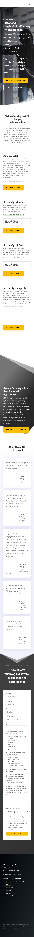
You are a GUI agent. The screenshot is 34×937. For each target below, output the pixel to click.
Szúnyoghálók (9, 890)
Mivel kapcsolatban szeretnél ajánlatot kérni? (14, 733)
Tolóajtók (8, 885)
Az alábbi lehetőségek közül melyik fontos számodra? (16, 754)
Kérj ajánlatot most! (15, 87)
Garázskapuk (9, 896)
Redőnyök (8, 893)
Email (7, 709)
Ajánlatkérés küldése (17, 834)
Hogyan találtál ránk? (12, 808)
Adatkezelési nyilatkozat (15, 927)
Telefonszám (10, 716)
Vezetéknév (9, 693)
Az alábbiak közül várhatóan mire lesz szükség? (16, 770)
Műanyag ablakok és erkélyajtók (14, 882)
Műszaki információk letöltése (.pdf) (13, 181)
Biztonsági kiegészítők (15, 80)
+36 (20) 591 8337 (14, 871)
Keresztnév (9, 701)
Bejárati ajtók (9, 887)
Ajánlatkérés (13, 187)
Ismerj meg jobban (16, 430)
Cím (7, 724)
